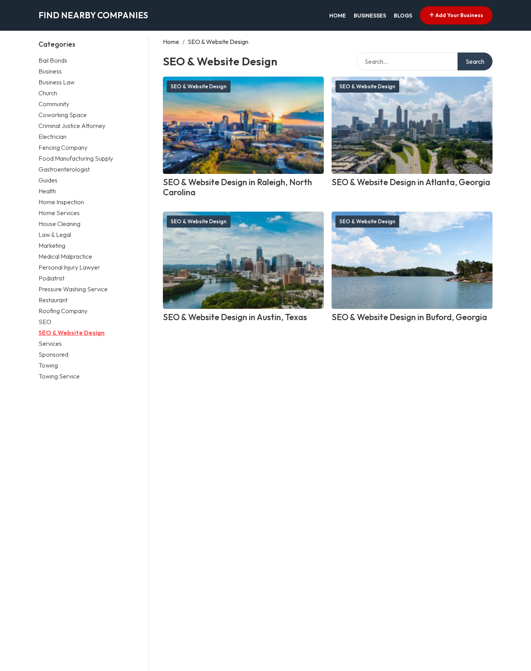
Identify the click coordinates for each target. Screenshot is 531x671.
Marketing (51, 245)
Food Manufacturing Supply (75, 158)
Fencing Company (62, 147)
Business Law (56, 82)
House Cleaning (59, 223)
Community (53, 103)
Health (47, 190)
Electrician (52, 136)
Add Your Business (458, 15)
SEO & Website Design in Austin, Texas (235, 317)
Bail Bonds (52, 60)
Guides (48, 180)
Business (50, 71)
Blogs (403, 15)
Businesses (370, 15)
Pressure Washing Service (73, 289)
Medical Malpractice (65, 256)
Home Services (59, 212)
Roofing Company (62, 310)
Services (50, 343)
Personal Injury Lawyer (69, 267)
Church (47, 92)
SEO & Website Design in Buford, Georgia (409, 317)
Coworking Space (62, 114)
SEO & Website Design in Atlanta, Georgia (411, 182)
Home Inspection (61, 201)
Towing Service (59, 376)
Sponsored (53, 354)
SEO (44, 321)
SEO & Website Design (71, 332)
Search (475, 61)
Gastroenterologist (64, 169)
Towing (48, 365)
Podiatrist (51, 278)
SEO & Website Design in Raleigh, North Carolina (237, 187)
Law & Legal (54, 234)
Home (337, 15)
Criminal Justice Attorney (71, 125)
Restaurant (53, 299)
